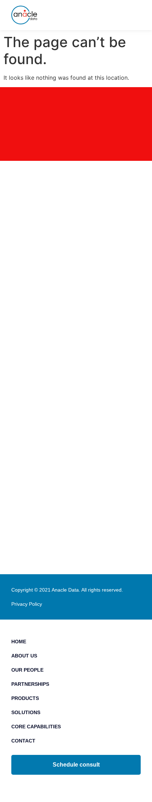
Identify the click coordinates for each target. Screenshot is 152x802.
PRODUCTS (25, 698)
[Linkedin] (60, 786)
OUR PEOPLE (27, 670)
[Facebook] (76, 786)
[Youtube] (92, 786)
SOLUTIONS (25, 712)
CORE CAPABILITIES (36, 726)
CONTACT (23, 741)
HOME (18, 641)
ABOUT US (24, 656)
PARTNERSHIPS (30, 684)
